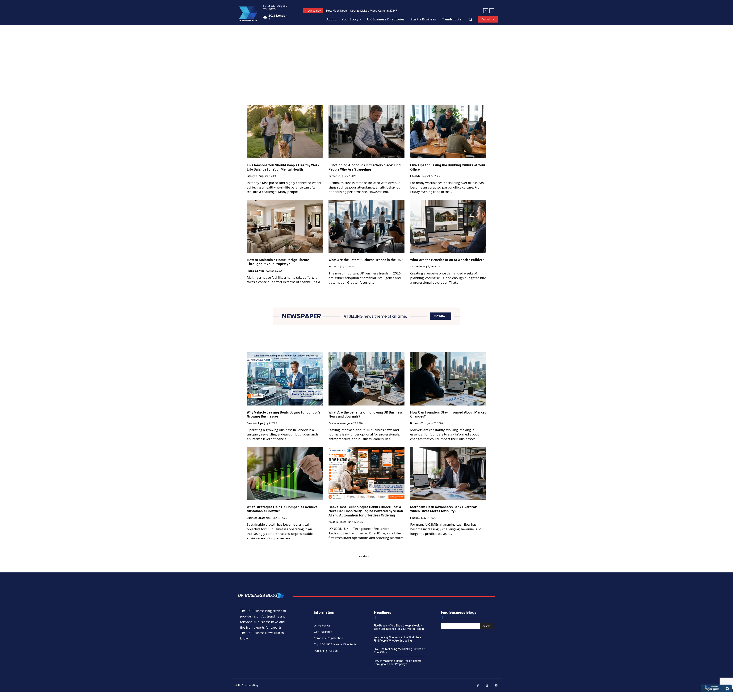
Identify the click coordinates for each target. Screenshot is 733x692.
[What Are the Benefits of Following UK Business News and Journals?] (366, 378)
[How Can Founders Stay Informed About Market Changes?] (448, 378)
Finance (415, 518)
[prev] (485, 10)
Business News (337, 423)
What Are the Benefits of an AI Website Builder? (447, 260)
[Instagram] (487, 685)
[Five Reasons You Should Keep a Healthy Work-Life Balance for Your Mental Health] (285, 131)
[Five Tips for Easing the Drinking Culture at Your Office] (448, 131)
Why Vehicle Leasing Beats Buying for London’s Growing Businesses (283, 414)
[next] (491, 10)
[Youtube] (496, 685)
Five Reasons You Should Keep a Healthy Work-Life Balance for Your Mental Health (284, 167)
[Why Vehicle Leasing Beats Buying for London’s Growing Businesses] (285, 378)
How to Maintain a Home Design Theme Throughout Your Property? (278, 262)
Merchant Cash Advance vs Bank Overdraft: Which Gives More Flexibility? (444, 509)
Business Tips (255, 423)
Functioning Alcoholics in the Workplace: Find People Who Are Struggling (365, 167)
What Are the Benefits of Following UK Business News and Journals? (366, 414)
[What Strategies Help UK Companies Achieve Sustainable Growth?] (285, 473)
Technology (417, 266)
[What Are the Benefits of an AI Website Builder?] (448, 226)
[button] (470, 19)
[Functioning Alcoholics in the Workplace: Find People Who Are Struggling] (366, 131)
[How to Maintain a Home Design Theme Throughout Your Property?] (285, 226)
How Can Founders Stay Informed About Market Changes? (448, 414)
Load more (365, 556)
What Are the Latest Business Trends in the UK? (366, 260)
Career (333, 176)
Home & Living (256, 270)
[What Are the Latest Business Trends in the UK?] (366, 226)
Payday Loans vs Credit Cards (345, 10)
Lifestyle (252, 176)
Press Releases (337, 522)
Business (334, 266)
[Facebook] (478, 685)
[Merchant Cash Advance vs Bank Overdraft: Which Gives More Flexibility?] (448, 473)
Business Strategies (258, 518)
